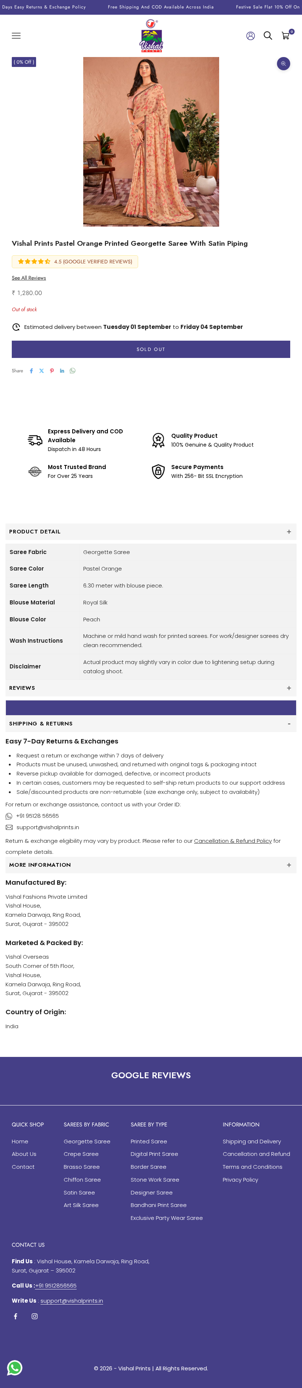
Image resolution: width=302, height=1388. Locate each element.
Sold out (151, 349)
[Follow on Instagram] (34, 1316)
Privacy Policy (240, 1179)
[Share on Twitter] (42, 371)
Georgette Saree (87, 1141)
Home (20, 1141)
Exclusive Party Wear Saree (167, 1218)
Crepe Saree (81, 1154)
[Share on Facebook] (31, 371)
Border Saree (148, 1167)
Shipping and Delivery (252, 1141)
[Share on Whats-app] (73, 370)
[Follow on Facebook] (15, 1316)
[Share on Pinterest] (52, 371)
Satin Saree (79, 1192)
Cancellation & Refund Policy (233, 841)
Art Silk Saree (81, 1205)
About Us (24, 1154)
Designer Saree (152, 1192)
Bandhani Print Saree (159, 1205)
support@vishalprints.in (48, 827)
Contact (23, 1167)
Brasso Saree (82, 1167)
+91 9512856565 (56, 1285)
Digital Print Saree (154, 1154)
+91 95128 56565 (37, 816)
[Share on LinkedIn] (62, 371)
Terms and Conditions (252, 1167)
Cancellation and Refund (256, 1154)
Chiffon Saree (82, 1179)
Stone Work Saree (155, 1179)
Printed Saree (149, 1141)
